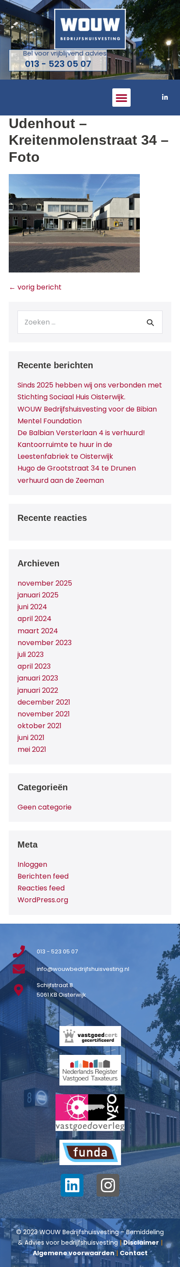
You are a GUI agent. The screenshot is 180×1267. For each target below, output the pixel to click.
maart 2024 (37, 631)
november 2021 (43, 714)
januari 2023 (37, 678)
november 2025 (44, 583)
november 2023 (44, 643)
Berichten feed (43, 876)
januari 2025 (38, 595)
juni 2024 (32, 607)
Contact (134, 1253)
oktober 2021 (39, 726)
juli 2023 (30, 654)
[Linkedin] (72, 1185)
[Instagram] (108, 1185)
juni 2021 (31, 738)
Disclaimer (141, 1242)
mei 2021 (31, 749)
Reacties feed (41, 888)
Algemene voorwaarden (73, 1253)
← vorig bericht (35, 287)
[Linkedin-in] (164, 97)
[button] (121, 97)
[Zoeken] (150, 322)
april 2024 (34, 619)
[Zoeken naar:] (90, 322)
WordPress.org (42, 900)
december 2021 (43, 702)
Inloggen (32, 864)
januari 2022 (37, 690)
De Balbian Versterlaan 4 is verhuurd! (81, 433)
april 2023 (34, 666)
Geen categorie (44, 807)
